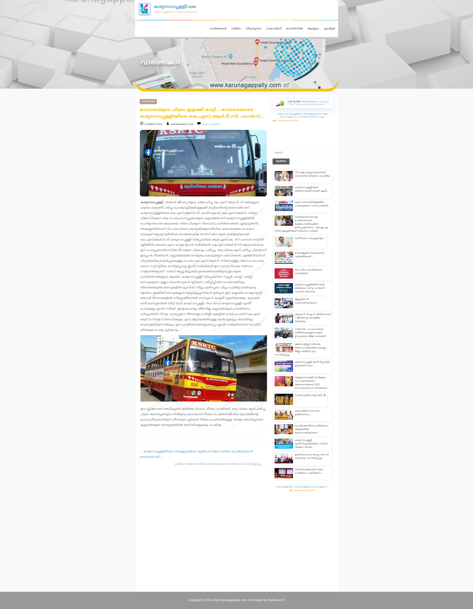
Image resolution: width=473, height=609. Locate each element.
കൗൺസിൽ (294, 28)
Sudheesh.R (276, 600)
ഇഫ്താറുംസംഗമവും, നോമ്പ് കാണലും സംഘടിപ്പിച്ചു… (311, 456)
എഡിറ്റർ (329, 28)
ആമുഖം (313, 28)
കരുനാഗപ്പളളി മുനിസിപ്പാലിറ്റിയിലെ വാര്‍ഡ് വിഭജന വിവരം (311, 444)
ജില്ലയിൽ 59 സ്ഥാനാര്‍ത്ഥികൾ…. (306, 301)
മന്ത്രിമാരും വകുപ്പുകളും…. (310, 238)
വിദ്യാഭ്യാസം (254, 28)
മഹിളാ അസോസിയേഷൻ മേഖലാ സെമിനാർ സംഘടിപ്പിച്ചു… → (221, 464)
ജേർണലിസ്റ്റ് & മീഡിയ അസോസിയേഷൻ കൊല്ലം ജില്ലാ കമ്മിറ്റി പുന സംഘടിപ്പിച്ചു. (300, 349)
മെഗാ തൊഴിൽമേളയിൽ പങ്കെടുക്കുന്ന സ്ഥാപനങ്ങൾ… (312, 204)
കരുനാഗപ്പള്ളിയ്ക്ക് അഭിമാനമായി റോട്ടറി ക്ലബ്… (312, 189)
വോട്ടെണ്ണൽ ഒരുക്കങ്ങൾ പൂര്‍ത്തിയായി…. (309, 255)
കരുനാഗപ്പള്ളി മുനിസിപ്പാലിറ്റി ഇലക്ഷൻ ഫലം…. (312, 364)
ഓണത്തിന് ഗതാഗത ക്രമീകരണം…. (307, 413)
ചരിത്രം (236, 28)
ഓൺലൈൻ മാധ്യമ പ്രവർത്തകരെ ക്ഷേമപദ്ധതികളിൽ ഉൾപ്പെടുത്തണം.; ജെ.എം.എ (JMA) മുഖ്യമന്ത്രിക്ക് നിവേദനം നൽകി (301, 224)
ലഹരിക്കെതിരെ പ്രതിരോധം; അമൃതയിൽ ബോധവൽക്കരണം (312, 429)
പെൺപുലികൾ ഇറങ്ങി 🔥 (310, 395)
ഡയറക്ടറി (274, 28)
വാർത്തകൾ (218, 28)
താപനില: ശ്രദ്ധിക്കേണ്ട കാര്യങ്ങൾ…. (308, 271)
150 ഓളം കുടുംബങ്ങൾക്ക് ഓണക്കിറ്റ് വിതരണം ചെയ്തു (312, 174)
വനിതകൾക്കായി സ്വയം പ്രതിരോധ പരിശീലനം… (309, 471)
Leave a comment (211, 124)
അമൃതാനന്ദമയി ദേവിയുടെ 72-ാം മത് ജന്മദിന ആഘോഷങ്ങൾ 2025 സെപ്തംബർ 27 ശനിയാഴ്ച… (312, 383)
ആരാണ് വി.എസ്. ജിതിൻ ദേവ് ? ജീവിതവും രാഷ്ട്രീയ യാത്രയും (313, 318)
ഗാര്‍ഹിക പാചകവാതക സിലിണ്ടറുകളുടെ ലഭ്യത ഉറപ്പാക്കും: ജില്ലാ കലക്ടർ (310, 333)
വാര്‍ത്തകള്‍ (148, 101)
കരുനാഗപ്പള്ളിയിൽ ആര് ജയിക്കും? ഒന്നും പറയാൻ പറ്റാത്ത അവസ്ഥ (310, 288)
